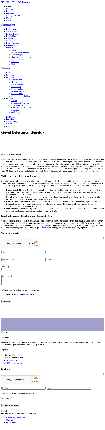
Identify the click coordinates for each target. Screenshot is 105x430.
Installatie (15, 62)
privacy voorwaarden (22, 294)
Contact (9, 20)
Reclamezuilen (17, 89)
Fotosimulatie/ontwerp (20, 52)
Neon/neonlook (17, 91)
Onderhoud (15, 64)
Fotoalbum (10, 13)
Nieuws (9, 18)
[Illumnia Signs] (8, 25)
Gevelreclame (16, 82)
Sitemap (9, 420)
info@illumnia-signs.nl (26, 2)
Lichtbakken (16, 87)
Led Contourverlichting (20, 96)
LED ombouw (17, 59)
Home (8, 6)
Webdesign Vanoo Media (16, 418)
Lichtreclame (16, 80)
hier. (8, 398)
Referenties (10, 11)
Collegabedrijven (13, 16)
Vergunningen (17, 55)
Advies (14, 50)
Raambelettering (17, 94)
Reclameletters (17, 84)
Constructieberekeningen (21, 57)
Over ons (10, 9)
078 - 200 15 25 (7, 2)
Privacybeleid (11, 422)
